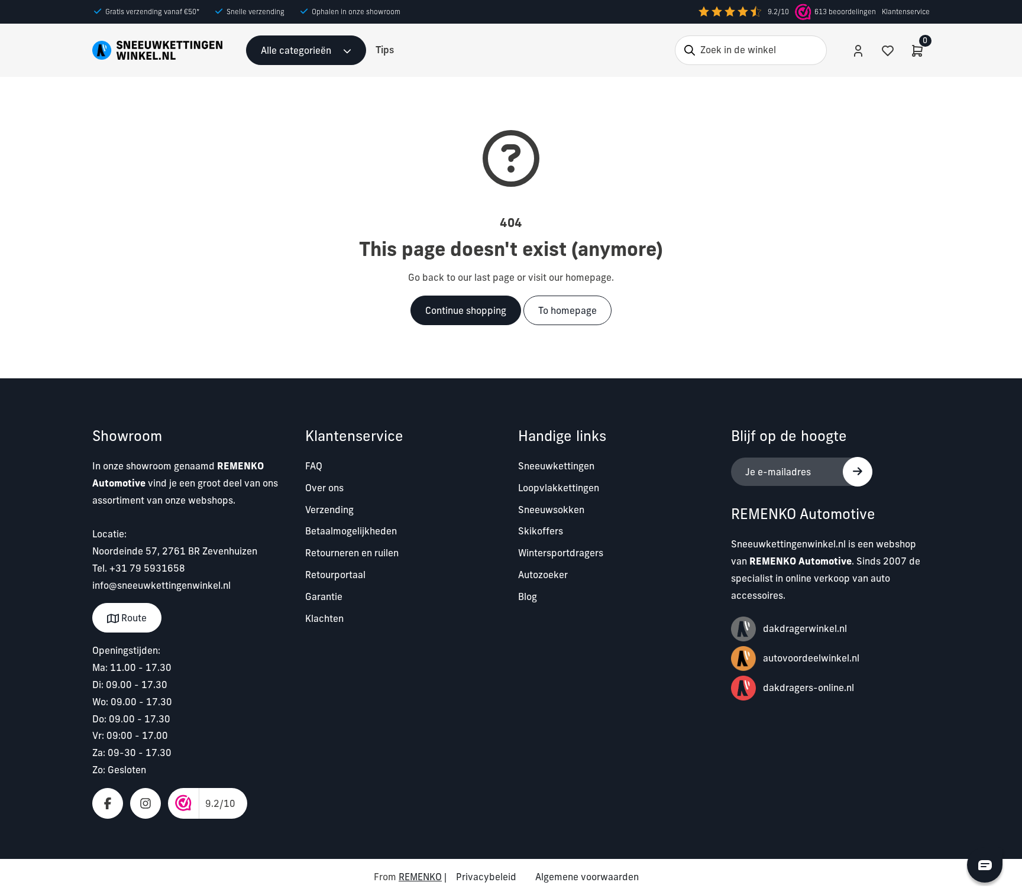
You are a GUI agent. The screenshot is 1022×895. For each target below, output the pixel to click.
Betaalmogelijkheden (351, 531)
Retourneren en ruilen (352, 553)
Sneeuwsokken (551, 509)
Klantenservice (906, 11)
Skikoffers (540, 531)
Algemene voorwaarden (587, 877)
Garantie (323, 596)
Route (133, 618)
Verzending (329, 509)
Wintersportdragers (560, 553)
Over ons (324, 488)
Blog (527, 596)
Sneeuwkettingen (556, 466)
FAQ (313, 466)
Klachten (324, 618)
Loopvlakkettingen (558, 488)
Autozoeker (543, 575)
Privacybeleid (486, 877)
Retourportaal (335, 575)
